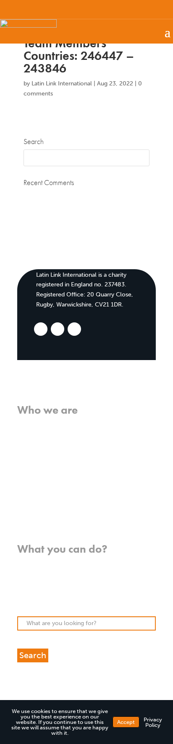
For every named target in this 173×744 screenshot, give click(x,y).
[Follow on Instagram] (141, 8)
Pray (23, 573)
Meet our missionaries (47, 474)
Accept (126, 722)
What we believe (40, 424)
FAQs (24, 484)
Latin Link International (61, 83)
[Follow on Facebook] (121, 8)
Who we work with (43, 444)
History (27, 454)
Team (24, 464)
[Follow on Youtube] (158, 8)
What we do (33, 434)
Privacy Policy (153, 722)
